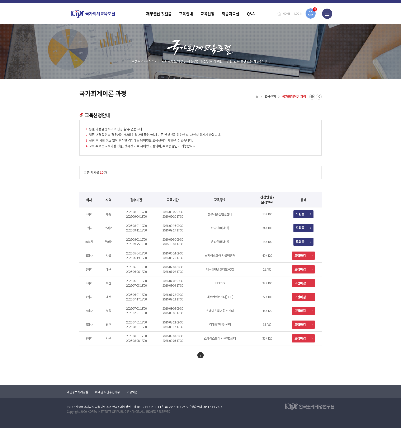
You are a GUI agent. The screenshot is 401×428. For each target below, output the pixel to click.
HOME (287, 13)
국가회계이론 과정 (294, 96)
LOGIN (298, 13)
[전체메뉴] (327, 13)
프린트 (312, 97)
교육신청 (270, 96)
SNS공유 (319, 97)
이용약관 (132, 392)
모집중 (300, 214)
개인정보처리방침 (77, 392)
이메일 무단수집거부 (107, 392)
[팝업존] (311, 13)
